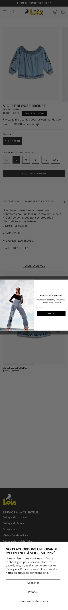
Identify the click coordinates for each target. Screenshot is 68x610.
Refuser (33, 592)
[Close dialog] (66, 281)
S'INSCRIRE (51, 313)
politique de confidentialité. (31, 573)
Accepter (33, 583)
